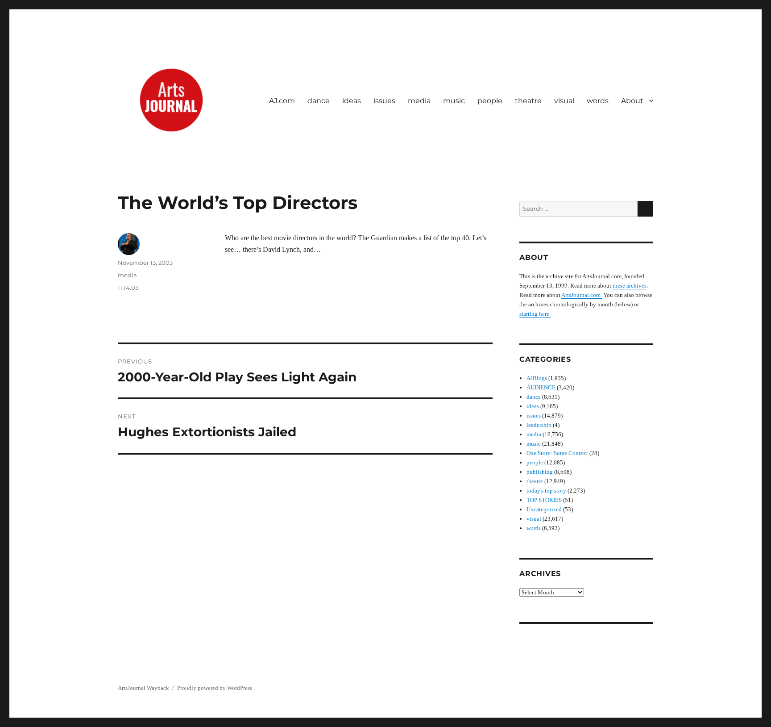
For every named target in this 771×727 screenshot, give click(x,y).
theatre (528, 100)
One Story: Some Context (557, 453)
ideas (351, 100)
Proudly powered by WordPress (214, 688)
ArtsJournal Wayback (143, 688)
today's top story (546, 490)
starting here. (535, 313)
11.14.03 (128, 287)
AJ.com (282, 100)
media (419, 100)
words (598, 100)
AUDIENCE (540, 387)
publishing (539, 471)
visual (564, 100)
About (632, 100)
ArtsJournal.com (581, 295)
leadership (538, 425)
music (454, 100)
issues (384, 100)
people (489, 100)
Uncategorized (544, 509)
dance (318, 100)
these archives (630, 285)
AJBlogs (536, 378)
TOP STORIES (544, 500)
